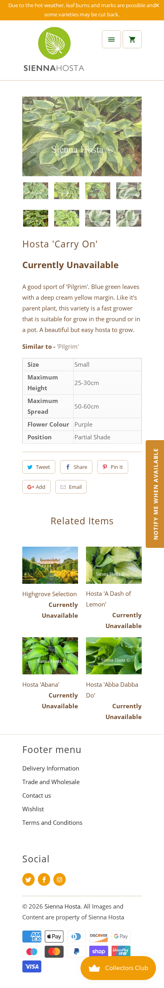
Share (80, 466)
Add (40, 486)
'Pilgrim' (68, 346)
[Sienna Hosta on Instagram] (59, 879)
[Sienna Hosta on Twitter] (28, 879)
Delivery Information (50, 768)
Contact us (36, 795)
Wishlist (33, 809)
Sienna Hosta (62, 906)
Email (75, 486)
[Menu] (111, 39)
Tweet (43, 466)
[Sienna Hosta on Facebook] (44, 879)
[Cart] (132, 39)
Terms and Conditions (52, 822)
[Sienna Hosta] (54, 53)
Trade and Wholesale (51, 782)
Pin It (117, 466)
